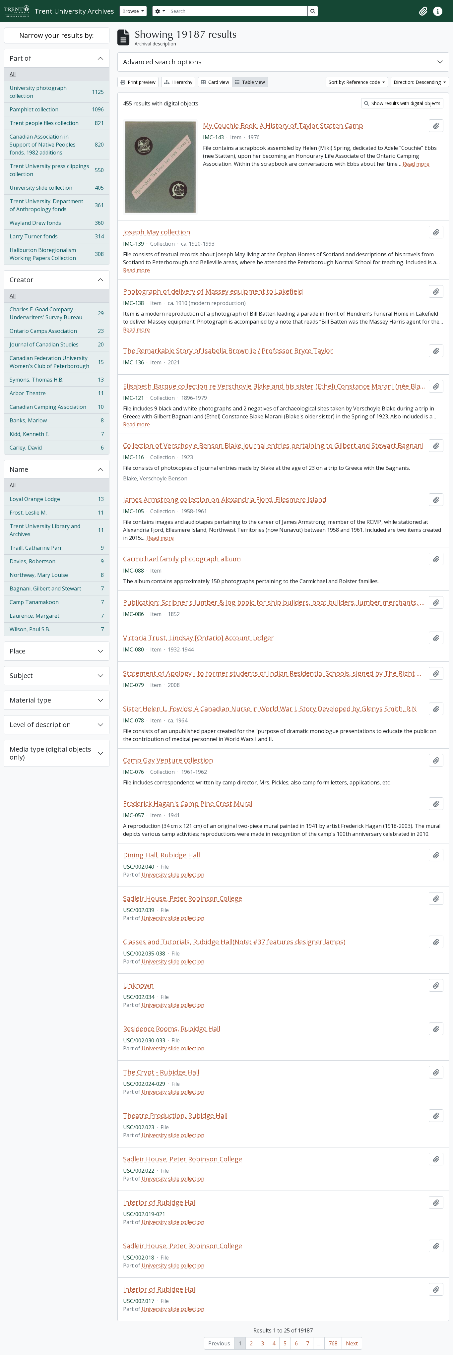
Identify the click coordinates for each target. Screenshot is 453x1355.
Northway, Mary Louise (56, 576)
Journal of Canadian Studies (56, 346)
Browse (131, 11)
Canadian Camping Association (56, 408)
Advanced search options (162, 61)
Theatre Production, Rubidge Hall (175, 1116)
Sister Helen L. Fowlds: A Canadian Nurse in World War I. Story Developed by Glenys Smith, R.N (270, 709)
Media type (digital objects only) (50, 753)
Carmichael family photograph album (182, 559)
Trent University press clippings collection (56, 170)
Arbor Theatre (56, 395)
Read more (416, 163)
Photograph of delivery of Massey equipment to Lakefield (213, 291)
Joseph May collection (156, 232)
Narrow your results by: (56, 35)
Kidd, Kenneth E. (56, 435)
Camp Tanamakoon (56, 603)
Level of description (40, 724)
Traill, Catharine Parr (56, 549)
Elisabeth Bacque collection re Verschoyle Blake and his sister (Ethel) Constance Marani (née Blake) (274, 386)
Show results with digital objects (405, 103)
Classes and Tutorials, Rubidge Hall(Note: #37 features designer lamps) (234, 942)
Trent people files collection (56, 124)
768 (333, 1343)
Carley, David (56, 449)
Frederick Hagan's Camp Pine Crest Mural (187, 804)
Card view (218, 82)
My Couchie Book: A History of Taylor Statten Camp (283, 126)
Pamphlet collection (56, 111)
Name (19, 469)
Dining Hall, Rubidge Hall (161, 855)
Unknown (138, 985)
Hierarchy (181, 82)
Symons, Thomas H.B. (56, 381)
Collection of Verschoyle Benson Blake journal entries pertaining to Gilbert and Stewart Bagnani (273, 446)
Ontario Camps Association (56, 332)
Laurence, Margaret (56, 617)
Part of (20, 58)
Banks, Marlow (56, 422)
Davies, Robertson (56, 563)
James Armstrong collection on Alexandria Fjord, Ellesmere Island (224, 500)
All (13, 74)
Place (18, 651)
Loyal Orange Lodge (56, 500)
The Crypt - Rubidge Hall (161, 1072)
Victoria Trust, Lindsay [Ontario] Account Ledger (198, 638)
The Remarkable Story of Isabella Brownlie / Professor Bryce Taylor (228, 351)
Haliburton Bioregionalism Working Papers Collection (56, 254)
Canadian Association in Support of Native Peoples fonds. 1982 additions (56, 144)
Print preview (141, 82)
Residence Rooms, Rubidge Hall (171, 1029)
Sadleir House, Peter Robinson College (182, 898)
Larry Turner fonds (56, 238)
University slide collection (56, 189)
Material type (30, 700)
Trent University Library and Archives (56, 530)
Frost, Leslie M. (56, 514)
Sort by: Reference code (355, 82)
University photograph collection (56, 91)
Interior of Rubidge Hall (160, 1202)
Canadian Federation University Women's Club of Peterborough (56, 362)
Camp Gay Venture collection (168, 760)
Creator (21, 279)
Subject (21, 675)
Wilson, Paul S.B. (56, 631)
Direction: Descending (418, 82)
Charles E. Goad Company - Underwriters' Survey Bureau (56, 313)
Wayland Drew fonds (56, 224)
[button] (423, 11)
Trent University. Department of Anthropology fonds (56, 205)
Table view (253, 82)
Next (352, 1343)
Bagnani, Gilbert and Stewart (56, 590)
